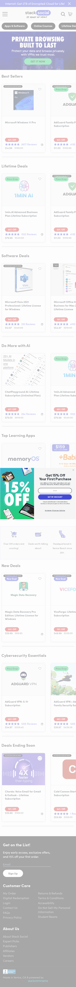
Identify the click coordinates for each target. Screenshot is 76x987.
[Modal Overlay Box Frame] (38, 493)
